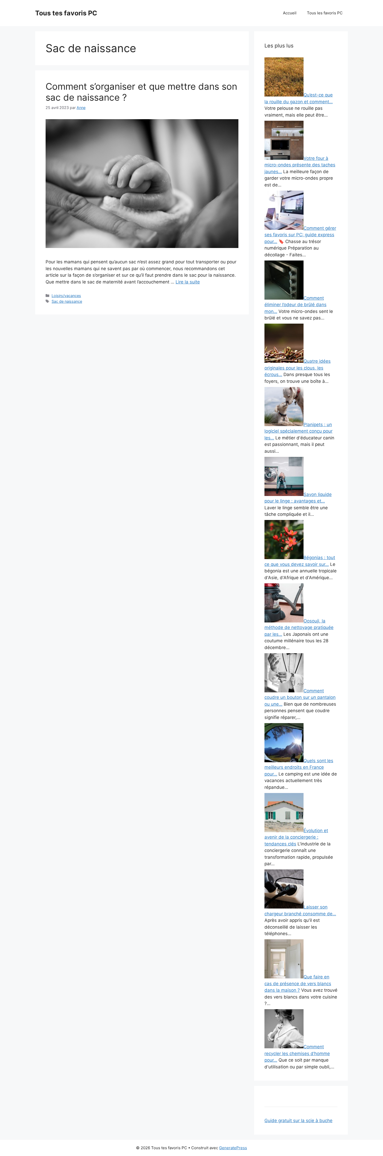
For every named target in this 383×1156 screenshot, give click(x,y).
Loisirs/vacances (66, 295)
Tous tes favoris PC (66, 13)
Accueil (289, 12)
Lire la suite (188, 282)
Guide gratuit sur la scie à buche (298, 1120)
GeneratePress (233, 1147)
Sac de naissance (67, 301)
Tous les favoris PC (325, 12)
